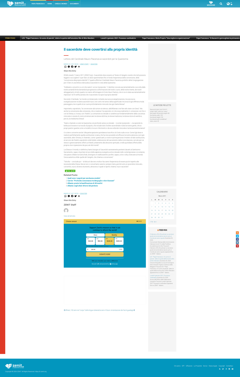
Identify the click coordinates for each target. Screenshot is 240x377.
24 (162, 214)
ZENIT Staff (84, 64)
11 (165, 207)
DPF (183, 366)
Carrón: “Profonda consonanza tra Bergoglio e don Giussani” (91, 181)
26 (169, 214)
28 (152, 217)
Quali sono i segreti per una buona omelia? (84, 178)
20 (172, 210)
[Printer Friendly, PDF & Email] (70, 171)
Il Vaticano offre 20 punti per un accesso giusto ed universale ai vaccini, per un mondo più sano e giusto (162, 236)
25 (165, 214)
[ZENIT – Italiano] (18, 3)
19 (169, 210)
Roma (50, 4)
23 (158, 214)
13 (172, 207)
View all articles (69, 216)
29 (155, 217)
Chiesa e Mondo (61, 4)
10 (162, 207)
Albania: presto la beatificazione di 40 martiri (85, 183)
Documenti (74, 4)
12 (169, 207)
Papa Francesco (38, 4)
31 (162, 217)
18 (165, 210)
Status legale (213, 366)
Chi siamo (177, 366)
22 (155, 214)
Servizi (205, 366)
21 (152, 214)
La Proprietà (198, 366)
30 (158, 217)
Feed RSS (163, 230)
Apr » (155, 221)
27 (172, 214)
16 (158, 210)
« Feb (151, 221)
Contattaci (229, 366)
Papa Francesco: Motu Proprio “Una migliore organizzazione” (146, 38)
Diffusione (189, 366)
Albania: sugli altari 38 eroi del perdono (83, 186)
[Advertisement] (120, 21)
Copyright (222, 366)
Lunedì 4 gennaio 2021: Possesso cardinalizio (98, 38)
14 (152, 210)
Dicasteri (94, 64)
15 (155, 210)
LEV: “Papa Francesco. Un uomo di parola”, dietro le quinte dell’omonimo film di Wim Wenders (38, 38)
